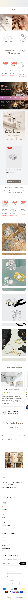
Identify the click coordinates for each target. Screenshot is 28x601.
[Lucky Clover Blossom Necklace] (22, 65)
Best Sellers (4, 509)
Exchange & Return (6, 542)
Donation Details (6, 548)
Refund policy (16, 594)
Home (3, 506)
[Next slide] (24, 38)
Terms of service (10, 597)
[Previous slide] (3, 38)
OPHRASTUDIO (8, 594)
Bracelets (4, 522)
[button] (3, 10)
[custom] (3, 497)
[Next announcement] (25, 3)
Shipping (4, 540)
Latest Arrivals (5, 512)
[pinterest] (10, 497)
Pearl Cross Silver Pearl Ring (22, 210)
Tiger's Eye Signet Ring (12, 71)
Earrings (4, 517)
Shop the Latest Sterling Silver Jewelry (14, 51)
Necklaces (4, 520)
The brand (4, 529)
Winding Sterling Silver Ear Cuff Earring (14, 170)
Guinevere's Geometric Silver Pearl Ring (14, 210)
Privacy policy (24, 594)
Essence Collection (6, 525)
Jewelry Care (5, 545)
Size (3, 537)
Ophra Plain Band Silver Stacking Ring (5, 210)
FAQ (3, 551)
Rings (3, 514)
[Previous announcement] (3, 3)
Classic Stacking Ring (5, 71)
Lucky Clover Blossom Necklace (21, 72)
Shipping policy (19, 597)
